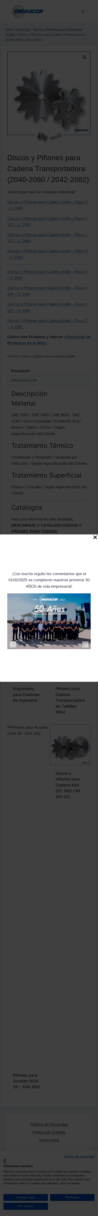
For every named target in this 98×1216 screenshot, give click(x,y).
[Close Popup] (95, 538)
